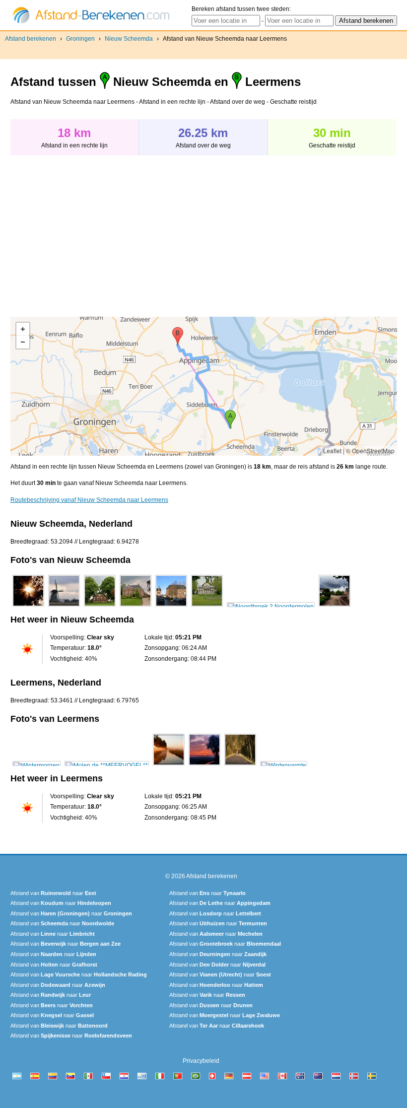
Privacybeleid (201, 1060)
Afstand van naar (53, 893)
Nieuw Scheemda (129, 38)
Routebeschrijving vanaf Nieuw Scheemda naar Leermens (89, 499)
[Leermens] (36, 765)
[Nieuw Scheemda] (28, 606)
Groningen (80, 38)
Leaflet (332, 450)
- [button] (22, 342)
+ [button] (22, 329)
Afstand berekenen (30, 38)
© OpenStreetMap (370, 450)
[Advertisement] (93, 230)
